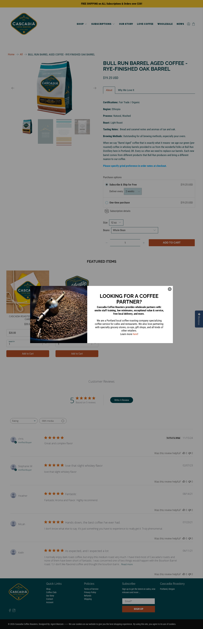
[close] (169, 289)
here (135, 334)
